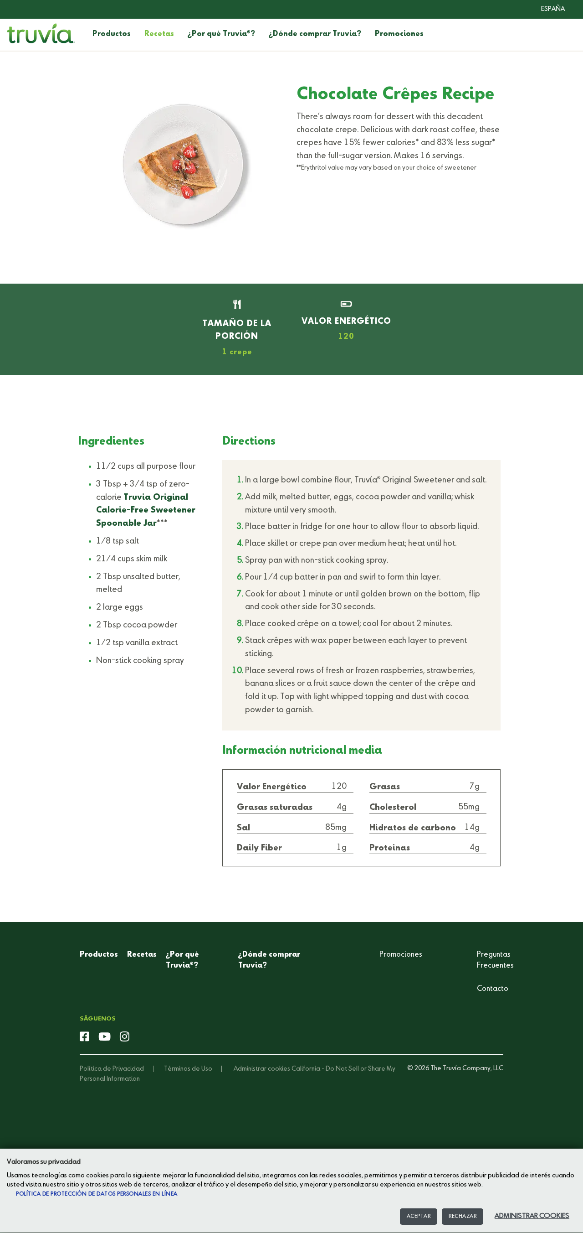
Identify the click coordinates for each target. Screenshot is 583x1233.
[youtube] (104, 1037)
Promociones (399, 34)
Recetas (159, 34)
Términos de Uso (188, 1069)
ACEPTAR (419, 1216)
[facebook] (84, 1037)
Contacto (492, 989)
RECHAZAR (462, 1216)
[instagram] (124, 1037)
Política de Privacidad (112, 1069)
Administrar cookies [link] (262, 1069)
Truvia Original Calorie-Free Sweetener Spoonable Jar (145, 510)
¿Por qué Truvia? (221, 34)
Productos (111, 34)
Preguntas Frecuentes (495, 960)
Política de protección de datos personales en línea (97, 1194)
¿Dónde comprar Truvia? (315, 34)
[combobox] (546, 9)
